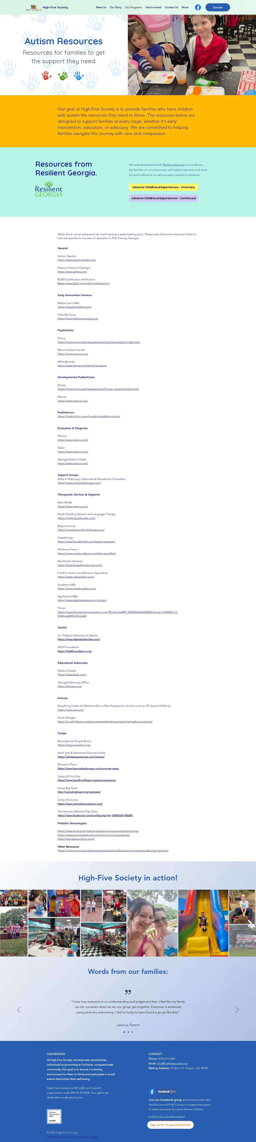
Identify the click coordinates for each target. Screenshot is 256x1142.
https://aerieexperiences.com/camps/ (81, 756)
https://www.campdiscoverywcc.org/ (80, 803)
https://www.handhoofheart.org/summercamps (87, 780)
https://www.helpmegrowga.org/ (78, 318)
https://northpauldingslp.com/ (76, 518)
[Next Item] (250, 923)
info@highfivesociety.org (172, 1063)
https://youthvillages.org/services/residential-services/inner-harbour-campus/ (105, 721)
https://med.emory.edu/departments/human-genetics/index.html (98, 389)
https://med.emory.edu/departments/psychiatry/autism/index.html (99, 342)
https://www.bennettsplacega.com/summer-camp (88, 768)
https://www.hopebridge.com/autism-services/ (86, 541)
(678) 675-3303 (166, 1058)
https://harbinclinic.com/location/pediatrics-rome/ (89, 416)
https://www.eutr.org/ (71, 709)
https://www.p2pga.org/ (72, 271)
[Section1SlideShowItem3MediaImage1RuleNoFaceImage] (132, 1032)
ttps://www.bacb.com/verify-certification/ (84, 283)
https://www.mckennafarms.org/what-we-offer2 (86, 553)
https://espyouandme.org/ (74, 745)
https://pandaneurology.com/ (76, 838)
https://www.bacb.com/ (72, 674)
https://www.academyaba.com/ (77, 588)
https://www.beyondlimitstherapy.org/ (81, 529)
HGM (94, 1137)
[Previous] (18, 1010)
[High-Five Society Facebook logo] (198, 7)
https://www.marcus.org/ (73, 353)
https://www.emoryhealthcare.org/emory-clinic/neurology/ (94, 835)
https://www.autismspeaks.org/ (77, 260)
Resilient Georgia (173, 164)
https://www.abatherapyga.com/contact (82, 600)
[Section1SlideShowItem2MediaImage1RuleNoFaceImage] (128, 1032)
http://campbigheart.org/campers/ (79, 792)
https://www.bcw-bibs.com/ (75, 307)
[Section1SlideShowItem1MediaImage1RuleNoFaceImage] (124, 1032)
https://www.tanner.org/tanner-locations (82, 365)
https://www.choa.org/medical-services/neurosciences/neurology (98, 831)
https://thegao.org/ (70, 686)
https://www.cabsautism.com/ (76, 576)
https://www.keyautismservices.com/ (80, 565)
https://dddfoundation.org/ (75, 651)
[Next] (237, 1010)
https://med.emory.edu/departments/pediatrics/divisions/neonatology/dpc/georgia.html (113, 850)
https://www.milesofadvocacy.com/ (79, 482)
